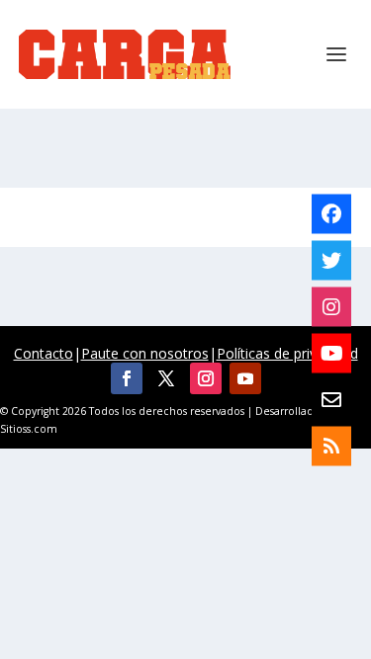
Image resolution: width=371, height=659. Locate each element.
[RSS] (331, 445)
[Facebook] (331, 213)
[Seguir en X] (166, 378)
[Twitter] (331, 260)
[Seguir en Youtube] (245, 378)
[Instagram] (331, 306)
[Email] (331, 399)
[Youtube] (331, 352)
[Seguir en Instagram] (206, 378)
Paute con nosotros (145, 353)
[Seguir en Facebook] (126, 378)
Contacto (43, 353)
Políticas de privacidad (287, 353)
